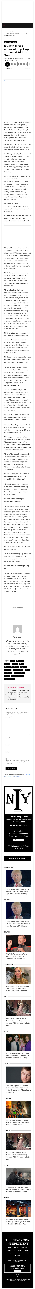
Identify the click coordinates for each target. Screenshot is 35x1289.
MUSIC (27, 670)
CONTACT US (24, 1258)
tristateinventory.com (11, 385)
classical (7, 663)
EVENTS (25, 1253)
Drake (21, 663)
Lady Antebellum (18, 670)
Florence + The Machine (11, 667)
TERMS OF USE (22, 1260)
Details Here (17, 1270)
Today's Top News (17, 858)
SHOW (26, 1250)
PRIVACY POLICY (11, 1260)
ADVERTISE (18, 1261)
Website (8, 752)
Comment (9, 717)
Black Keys (20, 660)
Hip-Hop (23, 667)
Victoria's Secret (9, 679)
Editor (22, 822)
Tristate (7, 676)
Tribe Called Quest (19, 673)
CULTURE (24, 1247)
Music (14, 42)
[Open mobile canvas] (4, 25)
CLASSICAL (7, 42)
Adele (12, 660)
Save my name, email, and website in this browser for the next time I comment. (17, 762)
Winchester (8, 58)
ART (15, 1250)
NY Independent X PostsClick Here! (18, 847)
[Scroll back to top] (17, 1275)
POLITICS (16, 1247)
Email (7, 745)
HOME (10, 1247)
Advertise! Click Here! (18, 825)
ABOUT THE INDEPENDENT (12, 1258)
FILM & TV (10, 1253)
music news (8, 673)
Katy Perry (8, 670)
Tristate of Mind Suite (17, 676)
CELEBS (9, 1250)
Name (8, 738)
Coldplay (15, 663)
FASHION (18, 1253)
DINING (17, 1255)
